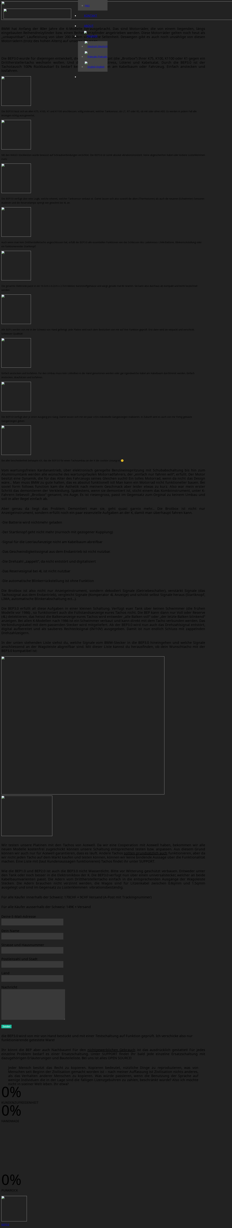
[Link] (37, 18)
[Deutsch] (90, 36)
